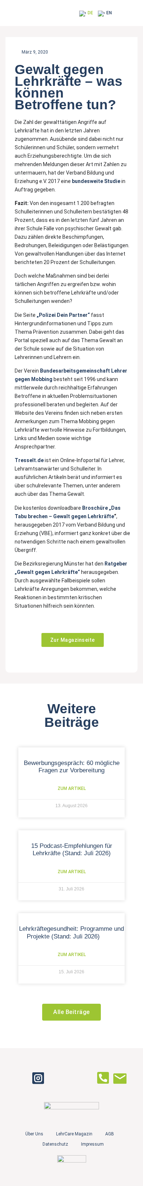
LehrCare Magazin (74, 1133)
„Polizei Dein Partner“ (63, 315)
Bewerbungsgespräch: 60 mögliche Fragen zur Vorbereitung (72, 766)
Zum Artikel (72, 788)
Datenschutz (55, 1144)
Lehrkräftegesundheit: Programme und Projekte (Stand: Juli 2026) (71, 932)
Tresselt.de (29, 460)
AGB (109, 1133)
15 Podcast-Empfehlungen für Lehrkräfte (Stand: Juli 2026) (71, 849)
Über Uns (34, 1133)
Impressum (92, 1144)
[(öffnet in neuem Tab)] (90, 315)
